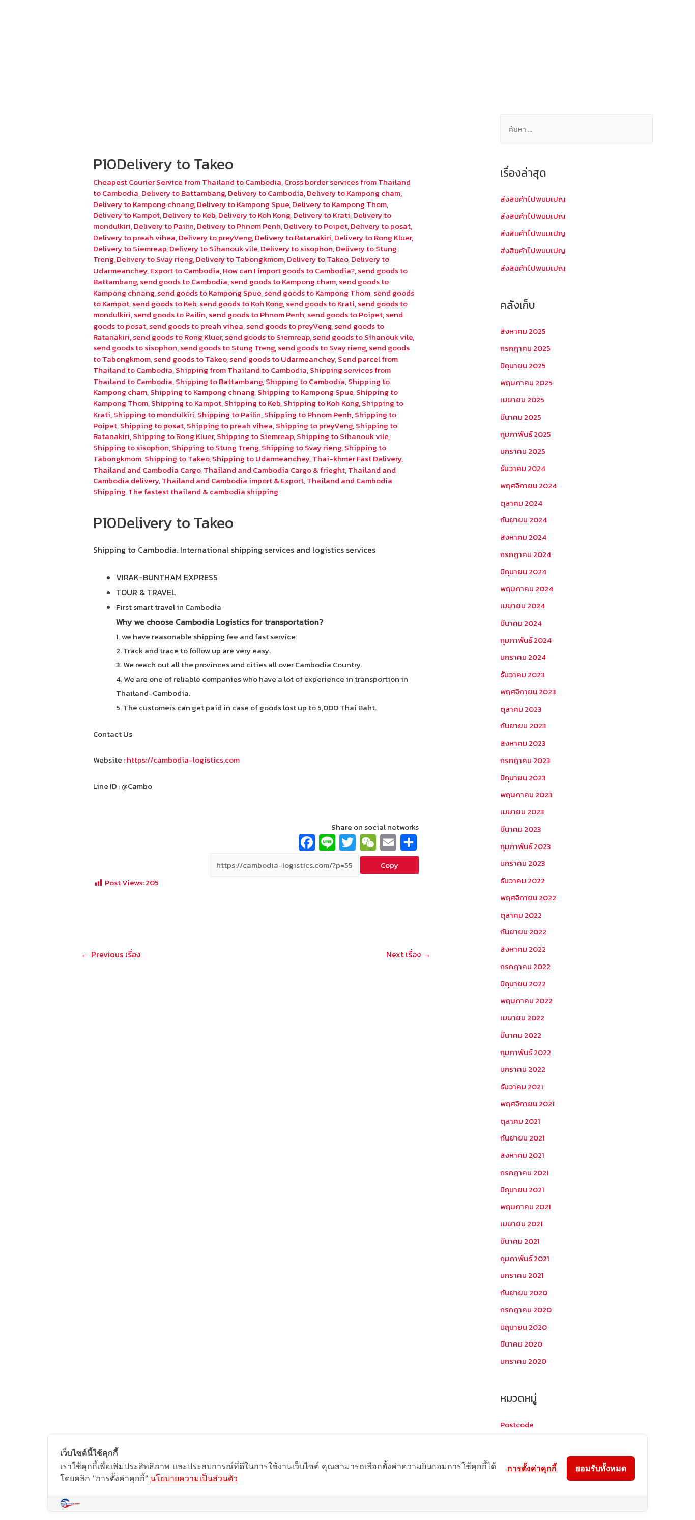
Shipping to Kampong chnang (202, 392)
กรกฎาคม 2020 (526, 1310)
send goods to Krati (320, 303)
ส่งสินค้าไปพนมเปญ (533, 199)
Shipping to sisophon (131, 447)
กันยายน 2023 (523, 726)
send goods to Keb (164, 303)
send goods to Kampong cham (283, 281)
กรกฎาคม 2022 (525, 966)
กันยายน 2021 (522, 1138)
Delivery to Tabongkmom (240, 259)
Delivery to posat (381, 226)
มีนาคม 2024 (521, 623)
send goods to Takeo (190, 359)
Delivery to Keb (189, 215)
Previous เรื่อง (110, 954)
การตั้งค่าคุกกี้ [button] (532, 1468)
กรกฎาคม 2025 (525, 348)
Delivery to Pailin (164, 226)
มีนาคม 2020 (521, 1344)
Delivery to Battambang (183, 193)
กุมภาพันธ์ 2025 (525, 434)
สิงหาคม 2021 (522, 1155)
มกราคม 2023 (522, 863)
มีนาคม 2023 (520, 829)
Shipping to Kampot (186, 403)
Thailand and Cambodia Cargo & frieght (274, 470)
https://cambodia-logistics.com (182, 760)
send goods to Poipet (345, 314)
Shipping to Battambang (219, 381)
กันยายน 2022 (523, 932)
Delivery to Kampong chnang (143, 204)
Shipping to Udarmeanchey (260, 458)
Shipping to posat (152, 425)
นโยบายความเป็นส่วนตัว (194, 1478)
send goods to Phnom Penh (256, 314)
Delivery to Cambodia (266, 193)
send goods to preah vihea (196, 326)
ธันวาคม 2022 (522, 880)
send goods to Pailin (170, 314)
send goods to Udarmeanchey (282, 359)
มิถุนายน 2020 (523, 1327)
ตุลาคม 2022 (521, 915)
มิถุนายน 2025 (523, 365)
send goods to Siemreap (267, 337)
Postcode (517, 1424)
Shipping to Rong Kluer (173, 436)
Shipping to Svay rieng (301, 447)
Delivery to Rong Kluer (373, 237)
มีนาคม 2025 (520, 417)
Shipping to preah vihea (230, 425)
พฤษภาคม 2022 (526, 1000)
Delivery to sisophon (296, 248)
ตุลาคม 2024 (521, 503)
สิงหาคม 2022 (523, 949)
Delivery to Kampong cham (353, 193)
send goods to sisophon (135, 348)
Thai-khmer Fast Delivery (356, 458)
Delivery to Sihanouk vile (213, 248)
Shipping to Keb (252, 403)
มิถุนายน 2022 (523, 983)
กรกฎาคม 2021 (524, 1172)
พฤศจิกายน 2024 (528, 485)
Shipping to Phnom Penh (308, 414)
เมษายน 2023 (522, 811)
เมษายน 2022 (522, 1018)
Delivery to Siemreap (129, 248)
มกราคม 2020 (523, 1361)
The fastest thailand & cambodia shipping (203, 492)
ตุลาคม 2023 (521, 709)
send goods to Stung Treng (227, 348)
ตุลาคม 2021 (520, 1121)
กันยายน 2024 (523, 519)
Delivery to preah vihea (134, 237)
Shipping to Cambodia (305, 381)
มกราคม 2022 (522, 1069)
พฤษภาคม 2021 (525, 1206)
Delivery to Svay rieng (155, 259)
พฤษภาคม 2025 (526, 382)
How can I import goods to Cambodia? (289, 270)
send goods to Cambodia (183, 281)
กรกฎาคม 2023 (525, 760)
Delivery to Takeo (317, 259)
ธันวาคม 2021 (521, 1086)
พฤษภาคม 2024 (526, 588)
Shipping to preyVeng (314, 425)
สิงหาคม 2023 (523, 743)
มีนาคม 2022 (520, 1035)
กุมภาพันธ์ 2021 (524, 1258)
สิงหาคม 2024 (523, 537)
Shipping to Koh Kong (321, 403)
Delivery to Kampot (126, 215)
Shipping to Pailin (229, 414)
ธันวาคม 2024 (522, 468)
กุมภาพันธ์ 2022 (525, 1052)
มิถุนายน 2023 (523, 777)
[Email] (388, 843)
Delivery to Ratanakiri (293, 237)
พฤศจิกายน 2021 (527, 1103)
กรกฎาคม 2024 (525, 554)
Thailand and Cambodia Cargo (146, 470)
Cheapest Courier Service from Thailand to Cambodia (187, 182)
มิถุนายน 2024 (523, 571)
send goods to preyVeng (288, 326)
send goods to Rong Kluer (177, 337)
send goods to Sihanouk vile (363, 337)
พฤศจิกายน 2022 (528, 897)
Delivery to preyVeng (215, 237)
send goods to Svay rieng (322, 348)
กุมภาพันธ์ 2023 (525, 846)
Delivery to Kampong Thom (339, 204)
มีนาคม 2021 (520, 1241)
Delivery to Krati (321, 215)
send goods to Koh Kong (241, 303)
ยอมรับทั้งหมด (600, 1468)
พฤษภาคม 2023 (526, 794)
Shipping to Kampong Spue (305, 392)
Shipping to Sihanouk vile (342, 436)
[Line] (327, 843)
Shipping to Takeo (176, 458)
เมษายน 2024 (522, 605)
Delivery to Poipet (315, 226)
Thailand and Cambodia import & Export (233, 480)
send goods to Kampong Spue (209, 293)
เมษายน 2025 (522, 399)
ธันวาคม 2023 (522, 674)
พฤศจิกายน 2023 (528, 691)
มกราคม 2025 (522, 451)
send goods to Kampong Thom (317, 293)
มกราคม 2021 (522, 1275)
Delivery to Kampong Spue (243, 204)
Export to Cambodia (185, 270)
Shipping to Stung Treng (215, 447)
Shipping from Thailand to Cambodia (241, 370)
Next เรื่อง (408, 954)
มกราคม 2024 (523, 657)
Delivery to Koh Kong (254, 215)
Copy (389, 865)
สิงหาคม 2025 (523, 331)
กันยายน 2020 (523, 1292)
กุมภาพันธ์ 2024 (526, 640)
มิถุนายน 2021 (522, 1189)
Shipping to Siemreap (255, 436)
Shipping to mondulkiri (153, 414)
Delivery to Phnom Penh (239, 226)
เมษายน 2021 (521, 1224)
